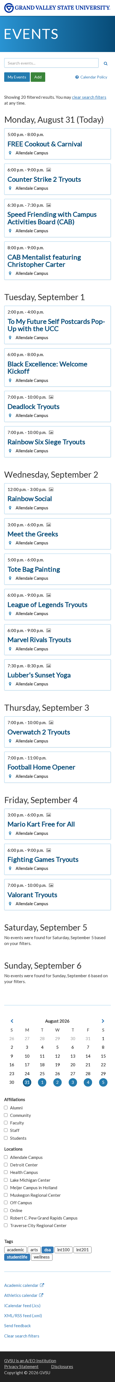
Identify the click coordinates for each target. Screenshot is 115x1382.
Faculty (16, 1122)
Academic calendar (21, 1285)
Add (38, 77)
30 (72, 1038)
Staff (14, 1130)
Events (31, 33)
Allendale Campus (25, 1157)
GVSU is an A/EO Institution (30, 1360)
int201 (82, 1249)
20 (72, 1064)
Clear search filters (21, 1335)
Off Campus (20, 1202)
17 (27, 1064)
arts (34, 1249)
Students (17, 1138)
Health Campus (23, 1172)
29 (57, 1038)
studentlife (17, 1256)
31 (87, 1038)
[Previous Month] (12, 1021)
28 (42, 1038)
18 (42, 1064)
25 (42, 1073)
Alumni (15, 1107)
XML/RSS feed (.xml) (23, 1315)
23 (11, 1073)
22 (103, 1064)
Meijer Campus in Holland (32, 1187)
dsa (47, 1249)
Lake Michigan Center (29, 1180)
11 (42, 1055)
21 (87, 1064)
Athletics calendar (21, 1295)
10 (27, 1055)
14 (87, 1055)
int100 (63, 1249)
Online (15, 1210)
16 (11, 1064)
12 (57, 1055)
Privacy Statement (21, 1366)
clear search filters (89, 97)
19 (57, 1064)
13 (72, 1055)
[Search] (105, 63)
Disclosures (62, 1366)
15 (103, 1055)
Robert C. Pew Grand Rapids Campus (43, 1217)
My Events (17, 77)
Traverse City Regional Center (37, 1225)
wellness (42, 1256)
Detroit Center (23, 1164)
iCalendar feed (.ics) (22, 1305)
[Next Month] (103, 1021)
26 (11, 1038)
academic (15, 1249)
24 (27, 1073)
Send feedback (17, 1325)
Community (19, 1115)
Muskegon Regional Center (34, 1195)
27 (27, 1038)
